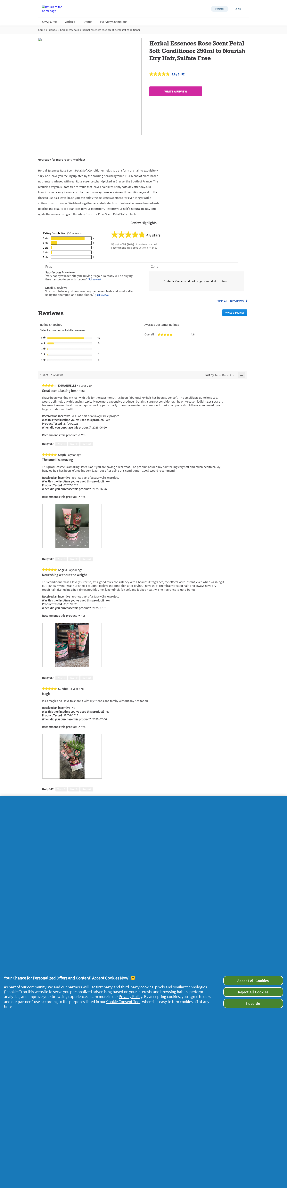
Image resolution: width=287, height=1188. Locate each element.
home (41, 30)
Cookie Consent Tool (123, 1001)
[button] (219, 9)
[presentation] (72, 526)
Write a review (175, 91)
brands (52, 30)
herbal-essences (69, 30)
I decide (253, 1003)
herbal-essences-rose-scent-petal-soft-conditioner (111, 30)
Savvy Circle (49, 22)
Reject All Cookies (253, 992)
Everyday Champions (113, 22)
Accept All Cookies (253, 980)
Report (86, 444)
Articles (70, 22)
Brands (87, 22)
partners (75, 987)
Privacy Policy (130, 996)
